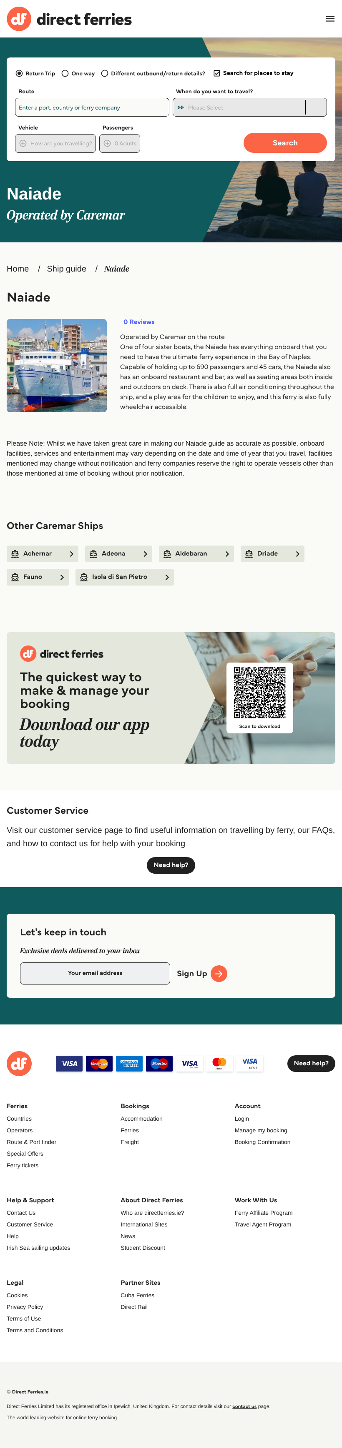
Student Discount (143, 1247)
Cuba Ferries (137, 1295)
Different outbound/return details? (158, 73)
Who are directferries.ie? (152, 1212)
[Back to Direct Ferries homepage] (69, 19)
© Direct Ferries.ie (27, 1392)
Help (13, 1236)
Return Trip (40, 73)
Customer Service (30, 1224)
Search (285, 142)
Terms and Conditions (35, 1330)
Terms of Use (24, 1318)
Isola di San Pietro (119, 577)
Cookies (17, 1295)
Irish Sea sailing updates (38, 1247)
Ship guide (66, 269)
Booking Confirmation (263, 1142)
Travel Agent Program (263, 1224)
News (128, 1236)
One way (83, 73)
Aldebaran (191, 553)
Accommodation (141, 1118)
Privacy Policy (25, 1306)
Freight (130, 1142)
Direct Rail (134, 1306)
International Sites (144, 1224)
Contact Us (21, 1212)
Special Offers (25, 1153)
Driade (267, 553)
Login (242, 1118)
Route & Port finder (31, 1142)
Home (18, 269)
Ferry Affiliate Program (264, 1212)
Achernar (37, 553)
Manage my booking (261, 1130)
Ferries (130, 1130)
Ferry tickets (22, 1165)
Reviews (139, 322)
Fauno (32, 577)
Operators (20, 1130)
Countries (19, 1118)
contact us (244, 1406)
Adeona (114, 553)
